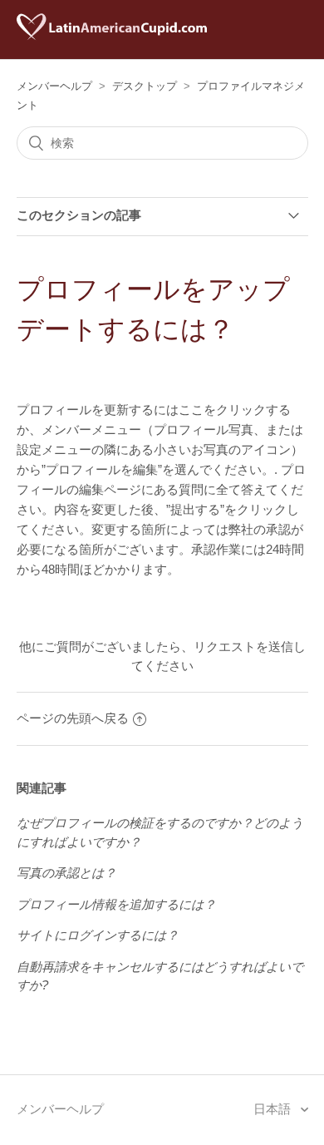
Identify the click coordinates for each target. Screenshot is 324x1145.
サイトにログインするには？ (98, 935)
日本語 (273, 1109)
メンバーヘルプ (54, 86)
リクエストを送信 (243, 646)
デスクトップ (144, 86)
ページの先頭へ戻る (73, 718)
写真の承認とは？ (66, 873)
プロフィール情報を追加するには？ (116, 904)
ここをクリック (222, 409)
